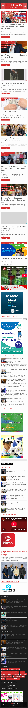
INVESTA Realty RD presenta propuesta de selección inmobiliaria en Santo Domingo (14, 553)
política (9, 674)
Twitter (23, 676)
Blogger (14, 706)
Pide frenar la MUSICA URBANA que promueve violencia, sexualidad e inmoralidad (14, 27)
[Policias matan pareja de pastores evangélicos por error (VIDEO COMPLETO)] (14, 218)
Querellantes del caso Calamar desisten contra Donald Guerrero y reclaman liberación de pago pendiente (16, 381)
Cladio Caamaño (5, 98)
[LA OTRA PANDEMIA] (14, 104)
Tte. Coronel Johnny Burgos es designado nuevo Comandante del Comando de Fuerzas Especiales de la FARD (16, 627)
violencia (3, 676)
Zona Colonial (4, 155)
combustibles (15, 674)
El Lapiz (9, 11)
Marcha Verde (16, 676)
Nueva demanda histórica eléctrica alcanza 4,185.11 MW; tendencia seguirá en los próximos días (16, 390)
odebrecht (3, 674)
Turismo (17, 671)
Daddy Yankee (10, 41)
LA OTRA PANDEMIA (8, 112)
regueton (12, 13)
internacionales (5, 671)
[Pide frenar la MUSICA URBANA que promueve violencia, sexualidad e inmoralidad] (14, 17)
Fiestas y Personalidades (7, 186)
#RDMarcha (16, 679)
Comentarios (5, 264)
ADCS (3, 153)
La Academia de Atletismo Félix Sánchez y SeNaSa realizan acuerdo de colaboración (16, 483)
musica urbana (5, 13)
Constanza (4, 184)
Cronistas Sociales (10, 153)
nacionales (11, 669)
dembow (3, 11)
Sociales (18, 669)
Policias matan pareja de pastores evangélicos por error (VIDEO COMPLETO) (13, 228)
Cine (21, 674)
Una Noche (4, 47)
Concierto (3, 41)
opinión (11, 671)
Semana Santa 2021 (6, 190)
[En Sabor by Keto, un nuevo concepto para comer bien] (14, 130)
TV (13, 190)
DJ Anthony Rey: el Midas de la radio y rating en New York (15, 470)
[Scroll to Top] (25, 704)
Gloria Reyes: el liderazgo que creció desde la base (15, 399)
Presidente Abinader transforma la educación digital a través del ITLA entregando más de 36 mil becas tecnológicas (14, 360)
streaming (11, 45)
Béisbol (3, 679)
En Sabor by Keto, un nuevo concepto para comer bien (11, 139)
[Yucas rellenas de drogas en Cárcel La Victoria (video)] (14, 75)
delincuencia (9, 679)
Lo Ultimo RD (14, 5)
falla (7, 43)
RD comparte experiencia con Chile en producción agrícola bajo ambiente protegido (15, 510)
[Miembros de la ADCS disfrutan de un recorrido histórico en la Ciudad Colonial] (14, 158)
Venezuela (9, 676)
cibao (25, 674)
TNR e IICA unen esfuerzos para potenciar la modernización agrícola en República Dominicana (16, 371)
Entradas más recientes (7, 243)
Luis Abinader (15, 11)
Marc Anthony (4, 45)
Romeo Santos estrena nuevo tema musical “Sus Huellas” (15, 619)
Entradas (4, 261)
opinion (3, 100)
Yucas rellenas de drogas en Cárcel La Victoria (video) (14, 84)
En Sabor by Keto (5, 124)
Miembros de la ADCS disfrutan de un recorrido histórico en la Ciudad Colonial (14, 168)
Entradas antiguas (22, 243)
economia (22, 671)
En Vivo (3, 43)
